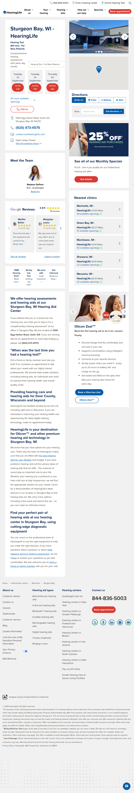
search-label (130, 3)
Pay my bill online (71, 669)
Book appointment (120, 11)
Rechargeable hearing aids (43, 624)
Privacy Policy (8, 745)
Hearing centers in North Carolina (71, 652)
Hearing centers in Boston (71, 634)
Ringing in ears (40, 643)
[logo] (12, 12)
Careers (7, 608)
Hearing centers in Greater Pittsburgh (71, 612)
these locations (82, 725)
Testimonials (9, 613)
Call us (24, 109)
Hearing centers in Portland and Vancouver (71, 623)
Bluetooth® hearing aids (44, 611)
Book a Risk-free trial (89, 392)
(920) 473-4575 (28, 127)
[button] (96, 52)
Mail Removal (9, 658)
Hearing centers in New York (74, 603)
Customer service (12, 619)
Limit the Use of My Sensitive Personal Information (13, 640)
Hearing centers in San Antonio (74, 643)
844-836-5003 (109, 598)
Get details (86, 179)
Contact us (8, 602)
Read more (18, 244)
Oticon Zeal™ (87, 400)
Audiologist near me (72, 596)
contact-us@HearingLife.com (30, 134)
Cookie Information (12, 631)
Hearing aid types (43, 590)
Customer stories (11, 596)
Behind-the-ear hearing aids (44, 597)
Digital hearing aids (42, 632)
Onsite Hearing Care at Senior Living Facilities (74, 676)
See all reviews (18, 256)
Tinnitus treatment (41, 637)
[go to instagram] (120, 623)
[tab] (28, 11)
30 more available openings (19, 100)
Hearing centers (71, 590)
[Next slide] (60, 228)
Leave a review (52, 256)
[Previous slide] (9, 228)
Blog (5, 625)
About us (8, 590)
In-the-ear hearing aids (43, 605)
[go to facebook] (103, 623)
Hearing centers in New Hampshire (74, 661)
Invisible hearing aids (43, 617)
